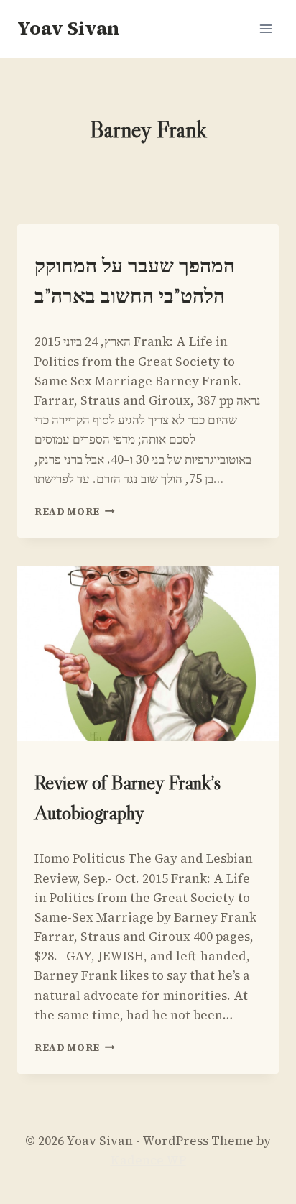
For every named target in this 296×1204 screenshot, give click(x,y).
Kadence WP (148, 1160)
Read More (74, 511)
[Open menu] (265, 28)
